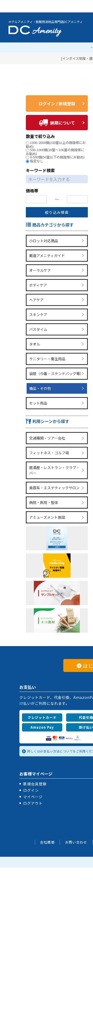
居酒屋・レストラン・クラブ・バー (56, 455)
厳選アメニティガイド (46, 254)
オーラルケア (39, 267)
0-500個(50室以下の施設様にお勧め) (57, 157)
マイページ (33, 778)
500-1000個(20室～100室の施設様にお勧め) (55, 151)
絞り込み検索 (57, 212)
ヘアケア (36, 295)
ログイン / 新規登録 (56, 103)
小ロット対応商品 (43, 240)
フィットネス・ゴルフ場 (48, 438)
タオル (34, 336)
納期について (62, 123)
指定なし (36, 160)
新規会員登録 (35, 765)
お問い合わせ (76, 823)
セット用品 (38, 391)
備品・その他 (39, 377)
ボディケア (38, 281)
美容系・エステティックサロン (54, 471)
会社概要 (47, 823)
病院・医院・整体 (43, 485)
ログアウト (33, 784)
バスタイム (38, 322)
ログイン (31, 771)
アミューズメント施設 (47, 499)
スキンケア (38, 308)
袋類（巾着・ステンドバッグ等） (56, 363)
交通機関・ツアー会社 (47, 425)
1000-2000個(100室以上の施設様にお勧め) (56, 144)
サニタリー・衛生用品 (47, 350)
